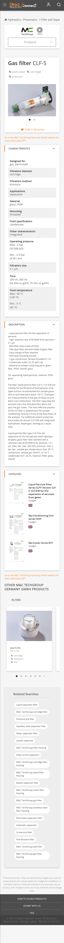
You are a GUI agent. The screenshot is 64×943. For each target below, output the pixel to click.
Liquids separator (24, 740)
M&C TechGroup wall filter (29, 846)
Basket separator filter (27, 782)
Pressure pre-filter (25, 719)
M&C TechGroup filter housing (31, 747)
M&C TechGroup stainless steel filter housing (31, 809)
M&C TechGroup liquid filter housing (30, 774)
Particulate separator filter (29, 818)
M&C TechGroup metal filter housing (30, 792)
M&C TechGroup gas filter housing (29, 855)
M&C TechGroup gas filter (29, 800)
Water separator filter (27, 733)
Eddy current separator (27, 754)
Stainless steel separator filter (31, 726)
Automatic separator (26, 825)
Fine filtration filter (25, 839)
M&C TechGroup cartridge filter (31, 711)
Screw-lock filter (24, 832)
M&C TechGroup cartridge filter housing (31, 764)
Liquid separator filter (27, 704)
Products (30, 42)
